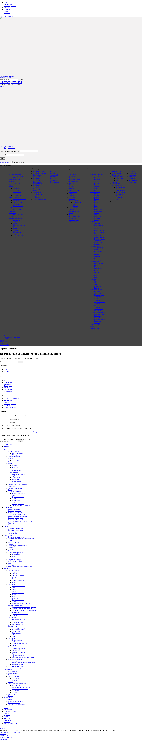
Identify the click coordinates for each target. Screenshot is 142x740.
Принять (17, 732)
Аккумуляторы (99, 314)
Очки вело (115, 199)
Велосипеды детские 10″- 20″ (38, 179)
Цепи (96, 190)
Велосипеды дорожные (37, 176)
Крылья (71, 193)
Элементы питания (97, 322)
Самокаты (7, 384)
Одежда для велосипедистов (117, 184)
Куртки (15, 223)
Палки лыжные (14, 197)
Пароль (3, 155)
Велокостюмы (120, 187)
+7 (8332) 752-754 (11, 82)
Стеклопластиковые (19, 199)
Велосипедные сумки (15, 561)
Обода (96, 206)
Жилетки (119, 198)
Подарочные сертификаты (12, 398)
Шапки (15, 230)
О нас (6, 369)
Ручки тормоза (99, 295)
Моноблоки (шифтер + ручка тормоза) (99, 235)
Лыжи (11, 186)
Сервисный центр (10, 407)
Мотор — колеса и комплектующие (99, 317)
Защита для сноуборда (16, 220)
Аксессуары (8, 386)
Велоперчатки (116, 171)
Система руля (94, 262)
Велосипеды (8, 382)
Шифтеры (97, 244)
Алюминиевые (18, 206)
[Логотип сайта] (5, 74)
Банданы (119, 180)
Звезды (96, 176)
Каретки (97, 178)
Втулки (96, 197)
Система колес (95, 192)
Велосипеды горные (39, 173)
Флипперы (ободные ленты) (97, 218)
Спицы (96, 214)
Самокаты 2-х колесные (54, 172)
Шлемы (114, 201)
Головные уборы (117, 177)
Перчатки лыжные (19, 225)
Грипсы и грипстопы (98, 267)
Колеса (96, 200)
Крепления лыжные (15, 185)
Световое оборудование (73, 199)
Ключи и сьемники (132, 177)
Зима (5, 380)
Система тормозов (96, 289)
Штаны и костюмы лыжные (21, 505)
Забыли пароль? (5, 162)
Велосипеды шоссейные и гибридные (37, 194)
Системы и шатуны (98, 187)
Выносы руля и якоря (19, 628)
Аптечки (132, 171)
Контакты (7, 373)
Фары (75, 204)
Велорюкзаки (116, 173)
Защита (71, 183)
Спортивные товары (73, 208)
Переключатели (99, 239)
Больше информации (7, 732)
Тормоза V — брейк (18, 652)
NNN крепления (18, 178)
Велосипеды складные (37, 186)
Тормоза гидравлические (99, 301)
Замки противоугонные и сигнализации (74, 179)
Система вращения (96, 174)
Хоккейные (17, 183)
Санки (11, 207)
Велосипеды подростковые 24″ (39, 183)
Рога (95, 275)
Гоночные (16, 190)
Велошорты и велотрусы (120, 193)
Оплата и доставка (10, 404)
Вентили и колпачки (97, 194)
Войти (2, 158)
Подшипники (98, 185)
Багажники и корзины (98, 252)
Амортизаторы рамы (18, 619)
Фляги (71, 214)
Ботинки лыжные (15, 174)
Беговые (16, 188)
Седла (96, 282)
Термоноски (17, 228)
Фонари (75, 206)
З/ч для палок (17, 202)
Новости (7, 371)
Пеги (96, 207)
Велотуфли (115, 175)
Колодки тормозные (97, 292)
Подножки (72, 197)
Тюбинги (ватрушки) (16, 214)
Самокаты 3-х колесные (54, 176)
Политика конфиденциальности (10, 432)
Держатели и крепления (73, 175)
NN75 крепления (18, 176)
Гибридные (16, 204)
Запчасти (7, 387)
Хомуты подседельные (99, 285)
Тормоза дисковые (97, 304)
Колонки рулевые (97, 271)
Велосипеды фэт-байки (15, 519)
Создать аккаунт (9, 148)
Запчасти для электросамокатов (96, 329)
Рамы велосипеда (98, 259)
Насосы (71, 195)
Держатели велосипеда (132, 174)
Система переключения (95, 222)
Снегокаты (12, 213)
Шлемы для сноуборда (17, 233)
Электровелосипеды (39, 199)
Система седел (95, 279)
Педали (96, 183)
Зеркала (71, 188)
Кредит (6, 402)
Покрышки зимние (98, 212)
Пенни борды (54, 182)
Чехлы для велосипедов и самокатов (74, 219)
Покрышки (98, 209)
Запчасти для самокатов (94, 325)
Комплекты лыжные (17, 192)
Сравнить (7, 722)
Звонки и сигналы (72, 185)
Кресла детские (99, 281)
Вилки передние (97, 255)
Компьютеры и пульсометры (74, 191)
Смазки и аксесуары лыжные (17, 484)
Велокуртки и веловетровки (120, 190)
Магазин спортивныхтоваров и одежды (7, 77)
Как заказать (8, 400)
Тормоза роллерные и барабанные (98, 308)
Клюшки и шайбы (15, 179)
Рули (95, 277)
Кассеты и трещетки (97, 180)
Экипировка (8, 389)
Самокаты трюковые (53, 179)
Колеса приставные (98, 203)
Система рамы (95, 246)
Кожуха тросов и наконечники (99, 231)
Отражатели (77, 202)
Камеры (96, 199)
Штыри (96, 288)
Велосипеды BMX (39, 171)
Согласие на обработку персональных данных (37, 432)
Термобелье (17, 227)
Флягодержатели (74, 216)
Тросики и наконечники (98, 241)
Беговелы (36, 198)
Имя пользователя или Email (10, 151)
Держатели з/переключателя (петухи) (99, 226)
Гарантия (7, 405)
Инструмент (8, 391)
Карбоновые (17, 200)
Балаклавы (119, 178)
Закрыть (2, 728)
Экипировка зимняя (15, 218)
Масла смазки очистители (133, 181)
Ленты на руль (99, 274)
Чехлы (11, 216)
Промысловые (18, 195)
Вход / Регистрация (10, 723)
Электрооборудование (97, 312)
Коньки (11, 181)
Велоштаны (119, 196)
